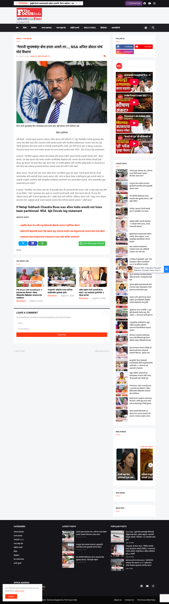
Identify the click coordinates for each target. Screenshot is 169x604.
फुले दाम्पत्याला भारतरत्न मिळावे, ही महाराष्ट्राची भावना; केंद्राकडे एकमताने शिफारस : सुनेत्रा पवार (140, 350)
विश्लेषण (34, 28)
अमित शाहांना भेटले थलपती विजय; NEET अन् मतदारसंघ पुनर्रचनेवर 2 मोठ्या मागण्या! (91, 292)
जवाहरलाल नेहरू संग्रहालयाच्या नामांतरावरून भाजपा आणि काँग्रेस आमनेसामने (49, 237)
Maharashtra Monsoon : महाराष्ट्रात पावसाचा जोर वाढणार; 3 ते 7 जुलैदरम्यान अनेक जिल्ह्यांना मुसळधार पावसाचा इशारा (139, 562)
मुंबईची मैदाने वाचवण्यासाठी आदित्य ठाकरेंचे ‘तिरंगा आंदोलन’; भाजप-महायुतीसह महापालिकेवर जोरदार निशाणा (67, 3)
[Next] (80, 3)
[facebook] (145, 3)
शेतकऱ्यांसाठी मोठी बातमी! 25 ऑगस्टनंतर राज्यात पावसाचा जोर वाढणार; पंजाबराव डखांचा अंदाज (140, 413)
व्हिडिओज (103, 28)
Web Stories (90, 28)
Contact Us (129, 600)
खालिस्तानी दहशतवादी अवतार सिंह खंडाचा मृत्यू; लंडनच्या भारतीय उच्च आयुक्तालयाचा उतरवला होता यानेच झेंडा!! (62, 231)
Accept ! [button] (11, 596)
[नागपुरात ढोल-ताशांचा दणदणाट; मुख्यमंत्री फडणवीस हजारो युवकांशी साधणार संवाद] (68, 549)
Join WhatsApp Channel (93, 243)
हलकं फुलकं (17, 563)
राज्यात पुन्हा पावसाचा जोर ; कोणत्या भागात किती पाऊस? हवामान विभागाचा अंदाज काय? (141, 173)
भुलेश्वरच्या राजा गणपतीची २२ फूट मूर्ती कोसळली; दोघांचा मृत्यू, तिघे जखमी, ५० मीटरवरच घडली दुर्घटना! (141, 312)
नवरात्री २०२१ (19, 540)
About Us (117, 600)
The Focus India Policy (146, 600)
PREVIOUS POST (101, 351)
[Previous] (76, 3)
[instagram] (154, 3)
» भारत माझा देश (26, 38)
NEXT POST (20, 351)
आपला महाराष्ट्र (46, 28)
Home (18, 38)
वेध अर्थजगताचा (19, 559)
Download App (134, 3)
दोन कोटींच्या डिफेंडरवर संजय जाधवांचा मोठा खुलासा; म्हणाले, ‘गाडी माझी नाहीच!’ (141, 198)
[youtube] (149, 3)
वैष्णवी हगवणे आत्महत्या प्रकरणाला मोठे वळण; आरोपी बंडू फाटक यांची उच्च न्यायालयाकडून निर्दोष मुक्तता (141, 401)
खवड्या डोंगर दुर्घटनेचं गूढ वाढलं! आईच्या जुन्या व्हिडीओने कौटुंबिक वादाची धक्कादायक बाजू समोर (140, 299)
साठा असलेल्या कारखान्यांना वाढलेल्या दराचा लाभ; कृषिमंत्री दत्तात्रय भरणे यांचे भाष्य (139, 249)
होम (17, 28)
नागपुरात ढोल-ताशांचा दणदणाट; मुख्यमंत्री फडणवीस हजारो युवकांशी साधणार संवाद (141, 186)
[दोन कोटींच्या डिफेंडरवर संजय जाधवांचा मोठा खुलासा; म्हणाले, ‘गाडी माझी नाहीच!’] (68, 562)
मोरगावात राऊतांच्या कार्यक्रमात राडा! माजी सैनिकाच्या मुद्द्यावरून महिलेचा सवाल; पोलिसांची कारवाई (140, 337)
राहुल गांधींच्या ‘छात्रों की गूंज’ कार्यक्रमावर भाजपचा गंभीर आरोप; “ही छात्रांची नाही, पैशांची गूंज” (140, 375)
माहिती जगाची (74, 28)
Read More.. (21, 301)
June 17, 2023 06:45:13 (40, 56)
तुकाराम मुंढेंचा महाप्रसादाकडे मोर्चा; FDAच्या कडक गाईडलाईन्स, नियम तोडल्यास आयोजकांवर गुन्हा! (141, 287)
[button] (146, 27)
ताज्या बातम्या (18, 536)
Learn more (19, 591)
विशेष (25, 28)
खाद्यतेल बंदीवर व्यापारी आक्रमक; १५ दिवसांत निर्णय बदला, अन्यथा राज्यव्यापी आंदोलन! (140, 223)
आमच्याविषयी (116, 28)
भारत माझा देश (61, 28)
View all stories (147, 447)
